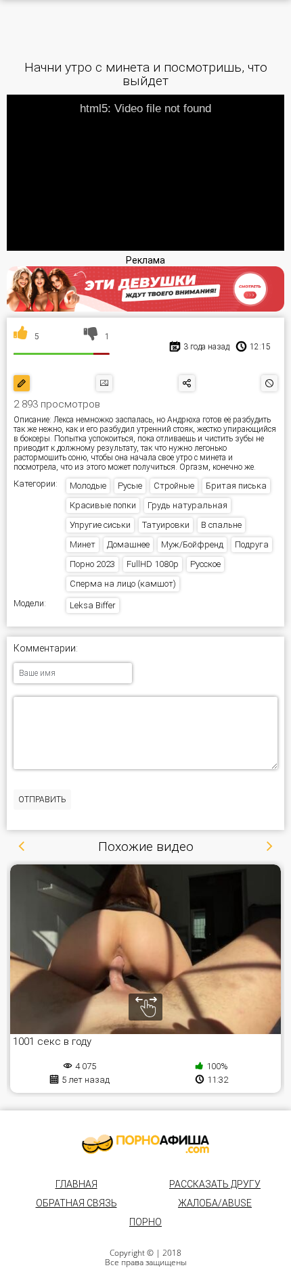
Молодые (88, 486)
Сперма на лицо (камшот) (123, 584)
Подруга (252, 544)
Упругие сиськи (100, 525)
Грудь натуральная (187, 505)
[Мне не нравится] (91, 336)
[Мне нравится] (21, 336)
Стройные (174, 486)
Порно (145, 1222)
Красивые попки (103, 505)
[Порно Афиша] (145, 1144)
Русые (130, 486)
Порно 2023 (92, 564)
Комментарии (45, 648)
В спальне (221, 525)
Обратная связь (76, 1203)
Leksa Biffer (93, 605)
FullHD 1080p (153, 564)
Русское (205, 564)
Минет (82, 544)
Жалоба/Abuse (215, 1203)
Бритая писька (236, 486)
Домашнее (128, 544)
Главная (76, 1184)
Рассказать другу (215, 1184)
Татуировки (165, 525)
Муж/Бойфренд (192, 544)
